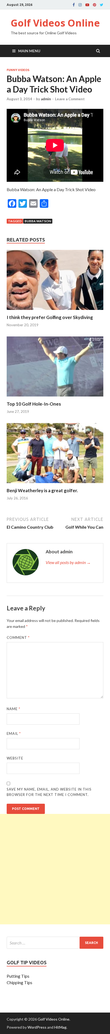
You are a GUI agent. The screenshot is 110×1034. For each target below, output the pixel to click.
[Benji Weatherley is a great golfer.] (55, 484)
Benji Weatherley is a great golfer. (42, 490)
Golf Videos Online (55, 22)
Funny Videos (18, 70)
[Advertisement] (55, 869)
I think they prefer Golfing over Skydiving (50, 317)
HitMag (60, 1027)
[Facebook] (73, 4)
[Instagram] (80, 4)
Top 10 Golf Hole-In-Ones (34, 404)
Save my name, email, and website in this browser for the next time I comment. (49, 792)
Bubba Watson (38, 221)
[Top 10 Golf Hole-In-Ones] (55, 397)
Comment (18, 637)
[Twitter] (102, 4)
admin (46, 99)
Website (15, 758)
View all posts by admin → (68, 562)
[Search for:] (55, 943)
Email (14, 733)
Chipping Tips (19, 982)
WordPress (37, 1027)
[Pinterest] (94, 4)
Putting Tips (18, 976)
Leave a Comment (70, 99)
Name (13, 709)
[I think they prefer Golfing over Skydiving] (55, 311)
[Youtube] (87, 4)
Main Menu (29, 51)
